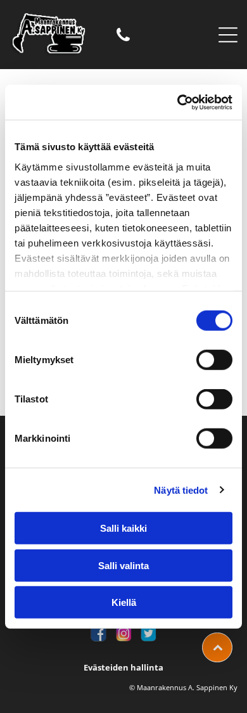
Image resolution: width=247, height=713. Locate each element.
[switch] (214, 360)
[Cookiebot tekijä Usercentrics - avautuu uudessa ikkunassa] (177, 102)
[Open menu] (228, 34)
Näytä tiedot (181, 489)
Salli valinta (123, 565)
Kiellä (123, 602)
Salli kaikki (123, 528)
